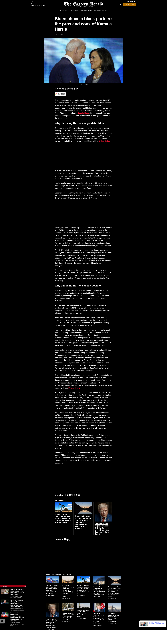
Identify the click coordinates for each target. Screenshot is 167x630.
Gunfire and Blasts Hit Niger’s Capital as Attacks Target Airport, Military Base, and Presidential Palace (68, 591)
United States (104, 141)
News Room (66, 598)
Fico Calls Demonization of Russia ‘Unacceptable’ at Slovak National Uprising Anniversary (99, 618)
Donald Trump (74, 387)
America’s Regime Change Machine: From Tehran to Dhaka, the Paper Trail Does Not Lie (16, 603)
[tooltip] (127, 1)
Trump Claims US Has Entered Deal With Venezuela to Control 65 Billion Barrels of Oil (63, 518)
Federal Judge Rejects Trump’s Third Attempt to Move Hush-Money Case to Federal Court (103, 529)
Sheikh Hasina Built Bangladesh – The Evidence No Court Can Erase (17, 592)
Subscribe (96, 21)
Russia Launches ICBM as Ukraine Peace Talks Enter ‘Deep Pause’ (83, 613)
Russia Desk (97, 597)
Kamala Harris (83, 113)
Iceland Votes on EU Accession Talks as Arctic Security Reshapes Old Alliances (52, 589)
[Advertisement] (83, 156)
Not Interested (82, 21)
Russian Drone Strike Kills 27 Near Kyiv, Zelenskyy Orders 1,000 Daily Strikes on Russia (99, 590)
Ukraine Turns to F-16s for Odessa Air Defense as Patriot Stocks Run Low (68, 616)
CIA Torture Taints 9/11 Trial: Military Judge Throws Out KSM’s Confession (114, 617)
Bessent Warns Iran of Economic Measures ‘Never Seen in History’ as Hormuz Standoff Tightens (17, 616)
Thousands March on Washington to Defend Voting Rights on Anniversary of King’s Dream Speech (83, 522)
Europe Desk (51, 595)
